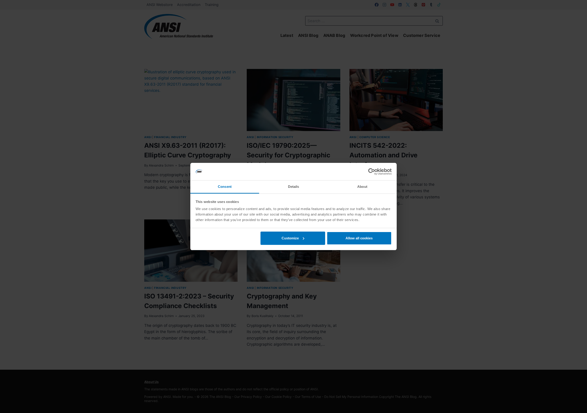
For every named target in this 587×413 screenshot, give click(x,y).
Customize (290, 238)
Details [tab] (293, 187)
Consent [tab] (225, 187)
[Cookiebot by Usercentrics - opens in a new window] (372, 171)
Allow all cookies (359, 238)
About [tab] (362, 187)
